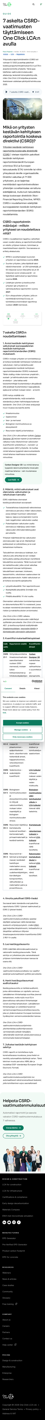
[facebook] (19, 1222)
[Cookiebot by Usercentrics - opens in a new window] (32, 681)
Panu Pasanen (8, 52)
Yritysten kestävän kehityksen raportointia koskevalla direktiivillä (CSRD (20, 151)
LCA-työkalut (34, 770)
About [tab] (36, 688)
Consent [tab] (8, 688)
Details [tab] (22, 688)
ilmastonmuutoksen (11, 628)
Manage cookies (21, 730)
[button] (6, 92)
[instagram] (14, 1222)
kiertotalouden (9, 632)
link (4, 713)
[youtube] (9, 1222)
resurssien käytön (28, 628)
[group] (22, 92)
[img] (33, 92)
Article (5, 54)
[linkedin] (4, 1222)
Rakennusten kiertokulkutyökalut (35, 857)
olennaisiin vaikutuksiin (26, 632)
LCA (12, 54)
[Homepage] (7, 4)
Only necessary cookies (23, 737)
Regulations (20, 54)
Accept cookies (22, 723)
